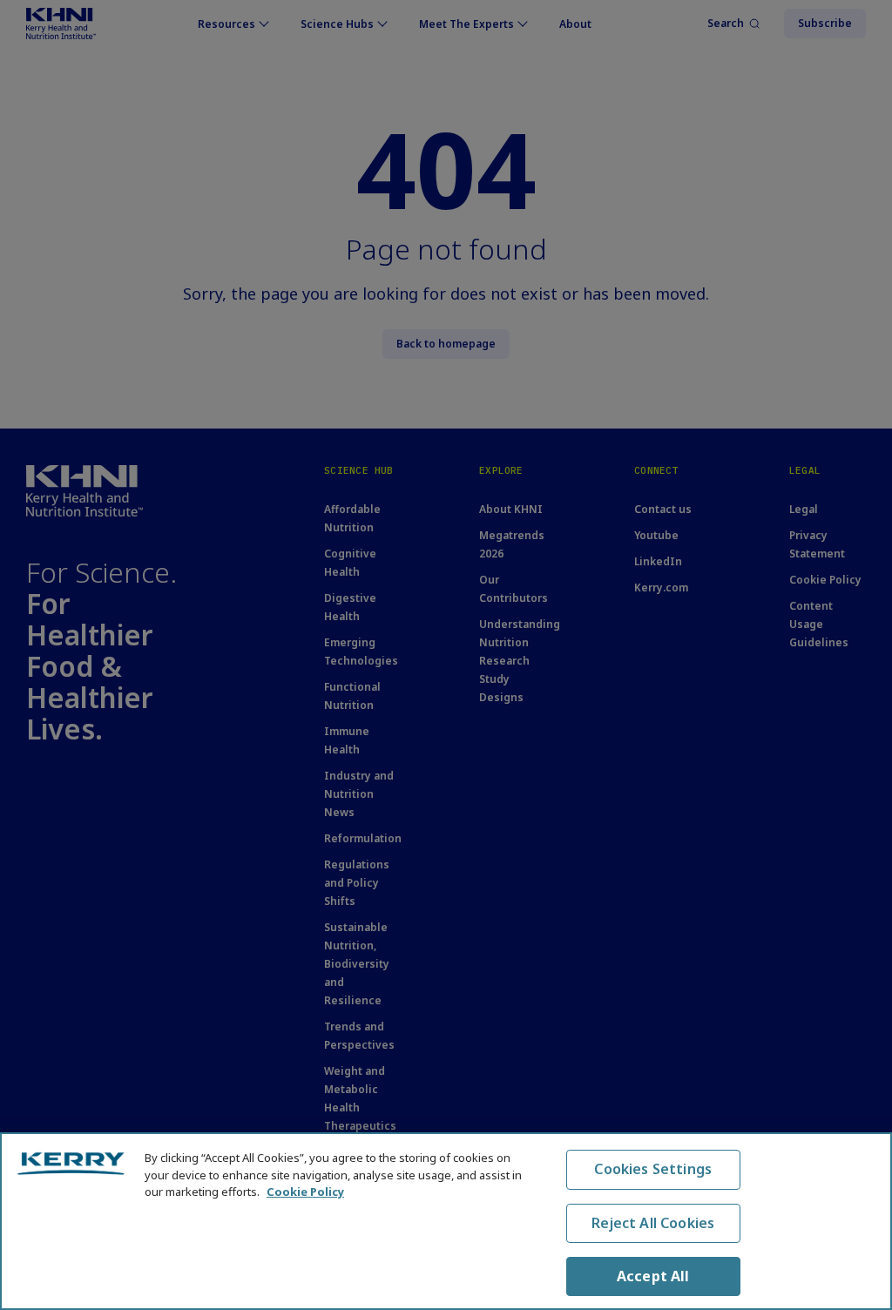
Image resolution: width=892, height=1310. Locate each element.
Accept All (653, 1276)
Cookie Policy (305, 1191)
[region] (446, 1221)
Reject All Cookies (652, 1222)
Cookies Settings (653, 1168)
